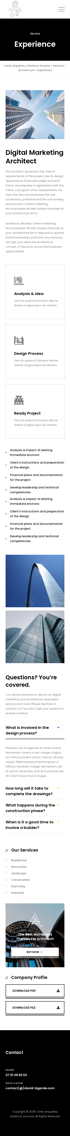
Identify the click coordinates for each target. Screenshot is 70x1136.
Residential (19, 860)
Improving (18, 886)
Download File (24, 1008)
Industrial (17, 893)
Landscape (19, 873)
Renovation (19, 867)
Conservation (20, 880)
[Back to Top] (62, 1130)
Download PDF (24, 991)
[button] (35, 732)
